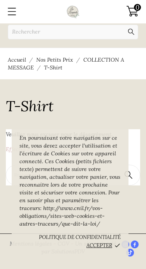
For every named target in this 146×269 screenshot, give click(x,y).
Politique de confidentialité (80, 237)
